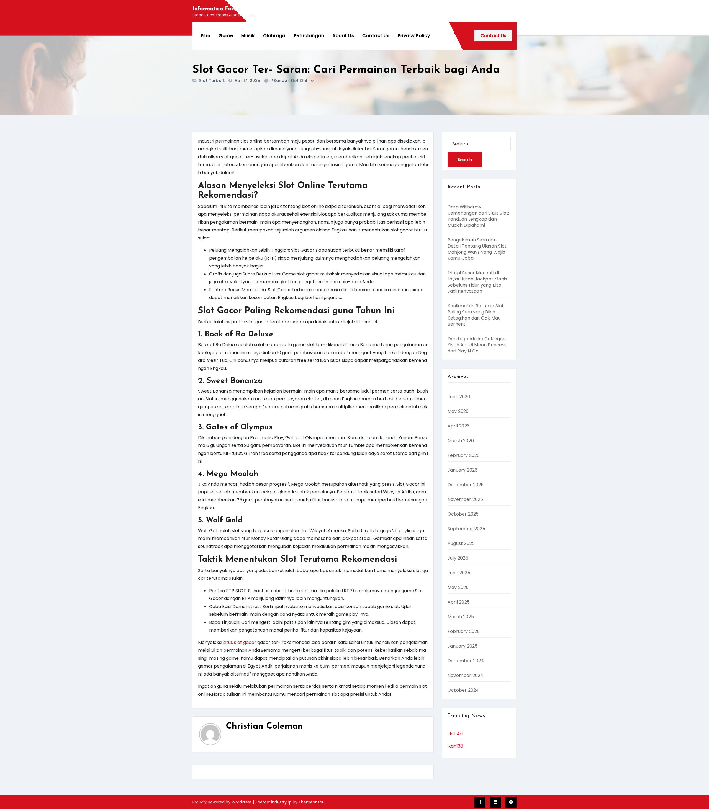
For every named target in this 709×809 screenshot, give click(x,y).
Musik (248, 35)
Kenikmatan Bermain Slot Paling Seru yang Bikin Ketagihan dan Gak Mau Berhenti (476, 315)
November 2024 (466, 675)
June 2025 (459, 573)
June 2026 (459, 396)
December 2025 (466, 484)
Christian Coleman (264, 726)
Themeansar (311, 802)
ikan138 (455, 746)
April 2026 (459, 426)
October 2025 (463, 514)
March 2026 (461, 440)
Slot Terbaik (212, 80)
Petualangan (309, 35)
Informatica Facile (216, 9)
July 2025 (458, 558)
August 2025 (461, 543)
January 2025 (462, 646)
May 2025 (458, 587)
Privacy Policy (414, 35)
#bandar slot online (292, 80)
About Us (343, 35)
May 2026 (458, 411)
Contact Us (375, 35)
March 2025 (461, 617)
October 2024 (463, 690)
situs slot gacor (239, 642)
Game (226, 35)
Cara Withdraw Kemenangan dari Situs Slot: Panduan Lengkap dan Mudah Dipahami (478, 216)
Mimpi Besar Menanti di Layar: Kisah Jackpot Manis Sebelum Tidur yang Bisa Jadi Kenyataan (477, 282)
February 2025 (464, 631)
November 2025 (465, 499)
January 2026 (462, 470)
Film (205, 35)
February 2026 (464, 455)
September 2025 (466, 528)
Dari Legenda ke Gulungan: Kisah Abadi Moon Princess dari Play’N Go (477, 345)
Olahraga (274, 35)
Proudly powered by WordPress (222, 802)
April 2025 (459, 602)
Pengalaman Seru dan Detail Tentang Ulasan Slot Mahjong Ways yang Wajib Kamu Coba (477, 249)
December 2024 (466, 661)
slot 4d (455, 734)
